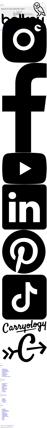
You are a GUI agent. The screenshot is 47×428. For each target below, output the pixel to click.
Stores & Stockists (4, 413)
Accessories (4, 391)
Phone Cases (4, 386)
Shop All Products (4, 383)
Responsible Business (5, 410)
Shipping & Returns (5, 369)
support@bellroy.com (11, 425)
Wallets (3, 387)
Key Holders (4, 390)
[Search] (44, 3)
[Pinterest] (24, 252)
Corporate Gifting (4, 415)
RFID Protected (4, 389)
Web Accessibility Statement (6, 376)
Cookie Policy (4, 375)
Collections (3, 398)
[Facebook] (24, 108)
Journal (3, 412)
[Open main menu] (1, 3)
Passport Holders (4, 388)
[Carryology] (24, 341)
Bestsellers (3, 399)
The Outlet (3, 401)
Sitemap (3, 419)
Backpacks (3, 384)
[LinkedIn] (24, 207)
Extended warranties (5, 370)
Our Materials (4, 409)
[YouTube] (24, 168)
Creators (3, 417)
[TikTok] (24, 297)
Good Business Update (5, 411)
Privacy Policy (4, 374)
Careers (3, 418)
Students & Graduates (5, 416)
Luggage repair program (5, 371)
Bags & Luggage (4, 385)
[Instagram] (24, 40)
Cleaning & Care (4, 372)
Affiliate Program (4, 414)
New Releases (4, 400)
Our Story (3, 408)
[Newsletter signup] (42, 3)
